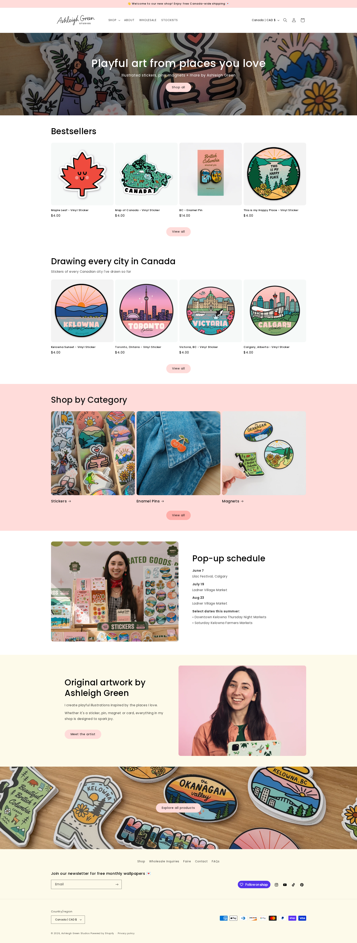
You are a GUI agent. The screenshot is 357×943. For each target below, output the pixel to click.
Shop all (178, 87)
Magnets (230, 501)
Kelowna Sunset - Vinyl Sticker (73, 347)
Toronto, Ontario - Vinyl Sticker (138, 347)
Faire (187, 861)
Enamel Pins (148, 501)
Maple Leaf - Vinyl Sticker (70, 210)
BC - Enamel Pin (190, 210)
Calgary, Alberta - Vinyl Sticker (267, 347)
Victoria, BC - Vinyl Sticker (198, 347)
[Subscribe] (117, 884)
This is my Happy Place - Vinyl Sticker (271, 210)
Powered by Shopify (102, 933)
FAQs (216, 861)
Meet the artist (83, 734)
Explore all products (178, 808)
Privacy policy (126, 933)
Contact (201, 861)
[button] (114, 20)
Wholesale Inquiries (164, 861)
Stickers (59, 501)
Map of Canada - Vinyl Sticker (137, 210)
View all (178, 231)
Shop (141, 861)
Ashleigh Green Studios (75, 933)
